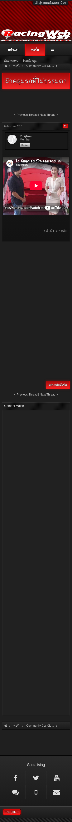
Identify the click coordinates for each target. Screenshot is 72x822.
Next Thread (47, 114)
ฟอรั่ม (35, 49)
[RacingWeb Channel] (56, 777)
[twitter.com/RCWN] (36, 777)
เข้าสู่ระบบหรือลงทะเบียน (50, 2)
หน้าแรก (13, 49)
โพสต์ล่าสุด (30, 61)
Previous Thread (27, 114)
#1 (65, 126)
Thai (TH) (10, 812)
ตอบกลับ (61, 230)
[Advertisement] (36, 281)
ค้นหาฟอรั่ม (11, 61)
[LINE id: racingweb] (15, 792)
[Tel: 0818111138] (36, 792)
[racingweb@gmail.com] (56, 792)
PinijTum (25, 136)
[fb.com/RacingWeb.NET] (15, 777)
